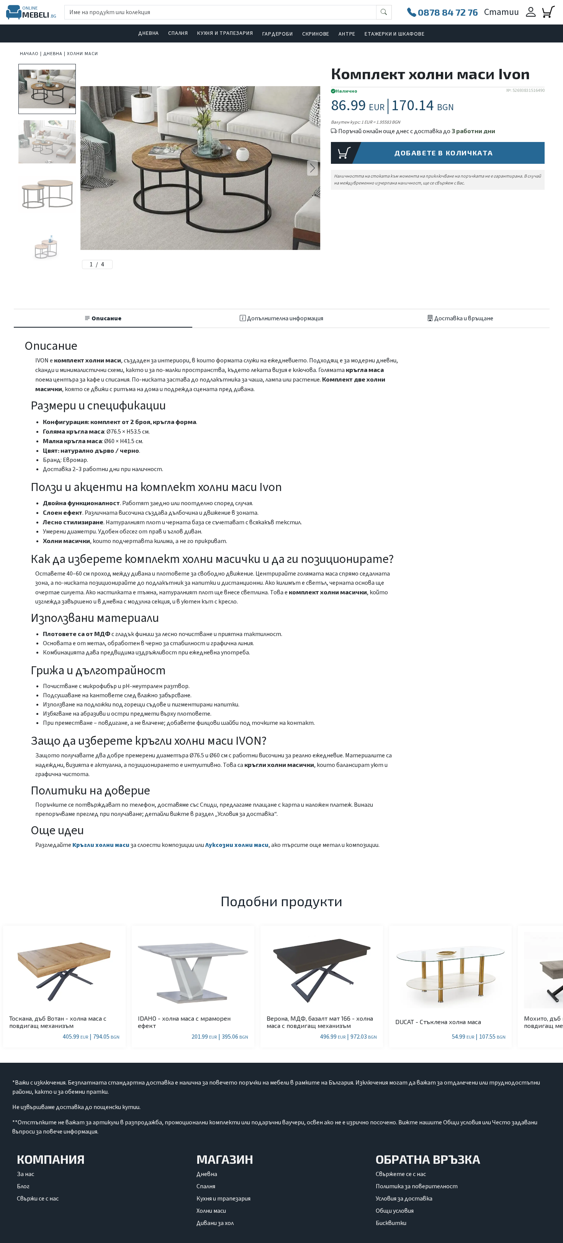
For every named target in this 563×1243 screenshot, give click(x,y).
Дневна (148, 33)
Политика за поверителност (417, 1186)
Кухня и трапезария (225, 33)
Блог (23, 1186)
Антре (347, 34)
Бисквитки (391, 1223)
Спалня (178, 33)
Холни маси (82, 54)
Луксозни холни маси (236, 845)
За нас (25, 1174)
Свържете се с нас (401, 1174)
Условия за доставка (404, 1198)
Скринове (315, 34)
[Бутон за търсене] (384, 12)
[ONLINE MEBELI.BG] (13, 12)
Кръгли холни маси (101, 845)
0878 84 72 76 (448, 12)
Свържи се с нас (38, 1198)
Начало (29, 54)
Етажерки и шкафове (394, 34)
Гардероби (277, 34)
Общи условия (395, 1211)
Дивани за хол (215, 1223)
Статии (501, 12)
